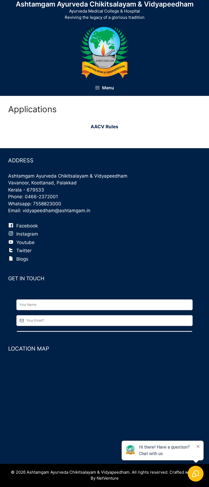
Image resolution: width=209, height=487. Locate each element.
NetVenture (108, 478)
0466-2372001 (41, 196)
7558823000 (47, 203)
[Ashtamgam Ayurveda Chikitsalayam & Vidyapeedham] (104, 52)
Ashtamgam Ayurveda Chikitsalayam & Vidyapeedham (104, 4)
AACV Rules (104, 126)
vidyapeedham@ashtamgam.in (56, 210)
